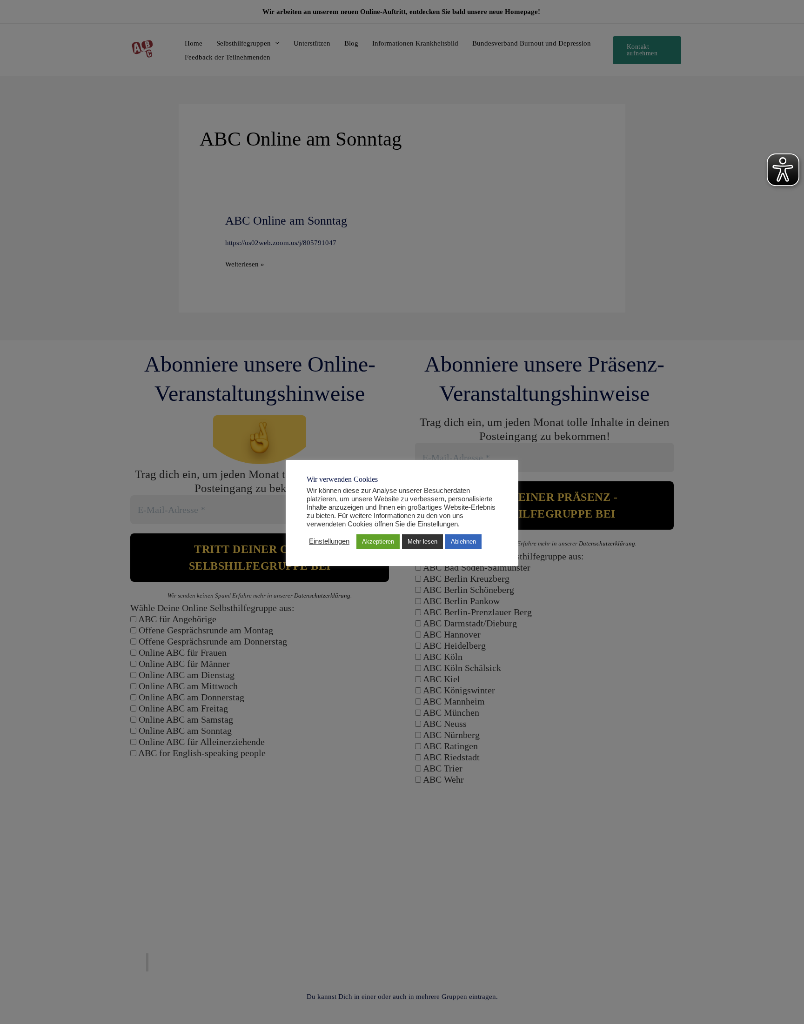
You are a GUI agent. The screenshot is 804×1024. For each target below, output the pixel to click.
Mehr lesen (422, 541)
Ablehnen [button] (463, 541)
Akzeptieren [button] (378, 541)
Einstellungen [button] (329, 541)
